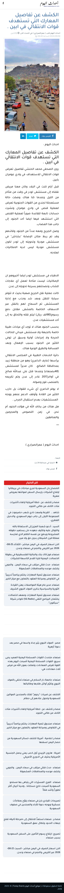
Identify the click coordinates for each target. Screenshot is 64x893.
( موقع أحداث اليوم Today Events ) (26, 886)
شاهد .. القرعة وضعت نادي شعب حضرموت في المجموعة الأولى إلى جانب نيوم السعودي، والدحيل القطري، (33, 516)
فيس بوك (50, 469)
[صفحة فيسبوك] (3, 4)
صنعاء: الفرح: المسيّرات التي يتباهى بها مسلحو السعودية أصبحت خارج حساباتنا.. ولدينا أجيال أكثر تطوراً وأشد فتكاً (34, 786)
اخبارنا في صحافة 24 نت (44, 463)
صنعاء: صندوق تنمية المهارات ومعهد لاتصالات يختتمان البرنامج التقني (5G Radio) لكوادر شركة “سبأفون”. (33, 599)
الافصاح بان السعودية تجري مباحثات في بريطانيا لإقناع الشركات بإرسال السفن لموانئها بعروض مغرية (33, 492)
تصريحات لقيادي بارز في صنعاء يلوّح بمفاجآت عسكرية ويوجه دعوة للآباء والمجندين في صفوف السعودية (35, 805)
